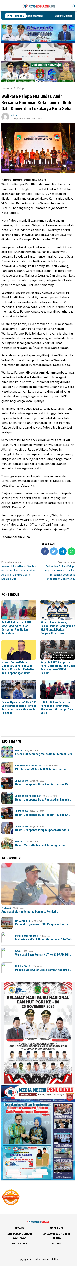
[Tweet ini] (54, 551)
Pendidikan (35, 765)
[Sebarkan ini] (45, 551)
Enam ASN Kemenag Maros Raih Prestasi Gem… (44, 754)
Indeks (56, 1243)
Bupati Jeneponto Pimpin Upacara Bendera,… (43, 830)
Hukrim (19, 966)
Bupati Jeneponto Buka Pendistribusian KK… (42, 784)
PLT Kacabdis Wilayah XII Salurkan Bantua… (41, 769)
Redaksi (20, 1228)
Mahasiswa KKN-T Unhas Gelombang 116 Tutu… (44, 939)
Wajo (18, 951)
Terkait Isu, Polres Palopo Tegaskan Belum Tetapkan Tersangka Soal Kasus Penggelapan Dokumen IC (60, 570)
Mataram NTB (22, 920)
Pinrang (6, 908)
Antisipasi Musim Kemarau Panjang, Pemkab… (29, 911)
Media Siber (19, 1243)
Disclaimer (56, 1228)
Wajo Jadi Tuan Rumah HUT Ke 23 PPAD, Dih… (43, 954)
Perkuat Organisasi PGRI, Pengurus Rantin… (42, 924)
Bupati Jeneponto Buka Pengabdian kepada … (43, 799)
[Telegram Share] (63, 551)
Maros (18, 750)
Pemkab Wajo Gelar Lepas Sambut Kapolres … (43, 970)
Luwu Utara (21, 765)
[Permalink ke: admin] (5, 116)
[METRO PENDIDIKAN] (38, 5)
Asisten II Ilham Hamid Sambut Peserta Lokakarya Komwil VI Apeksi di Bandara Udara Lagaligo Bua (18, 570)
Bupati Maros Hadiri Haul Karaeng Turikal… (41, 845)
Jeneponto (21, 781)
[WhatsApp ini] (71, 551)
